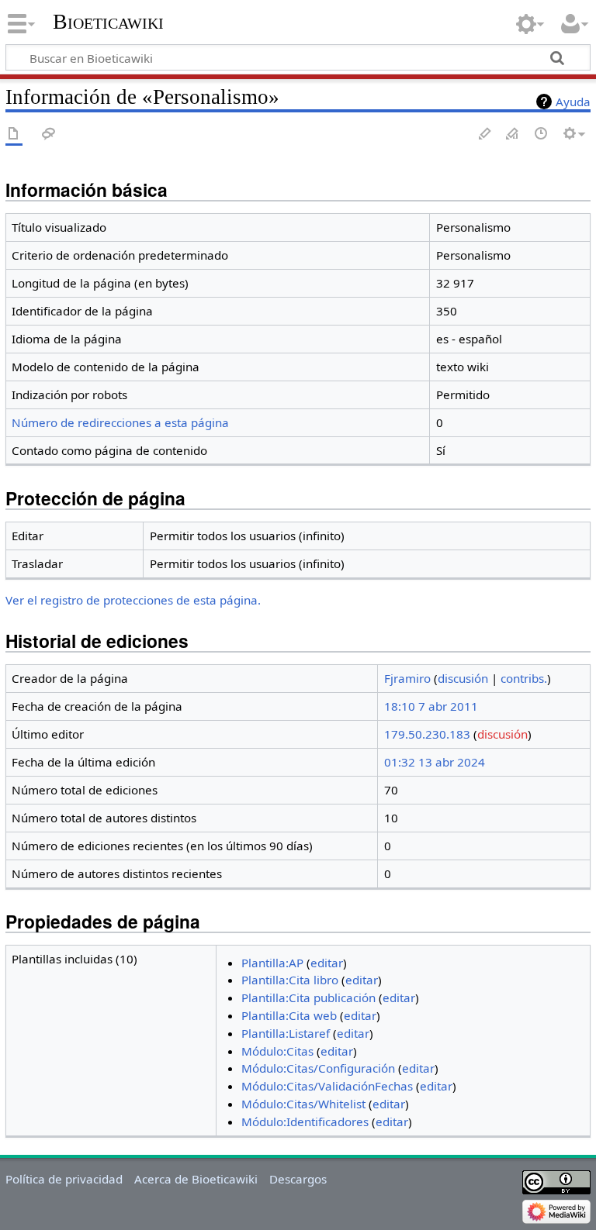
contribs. (524, 678)
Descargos (298, 1179)
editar (326, 962)
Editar (485, 134)
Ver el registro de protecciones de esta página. (133, 600)
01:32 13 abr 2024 (434, 762)
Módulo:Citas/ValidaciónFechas (327, 1086)
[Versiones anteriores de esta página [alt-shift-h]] (541, 134)
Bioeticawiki (108, 21)
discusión (463, 678)
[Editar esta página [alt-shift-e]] (513, 134)
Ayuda (573, 101)
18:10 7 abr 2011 (431, 706)
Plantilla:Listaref (285, 1033)
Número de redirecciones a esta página (120, 422)
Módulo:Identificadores (305, 1121)
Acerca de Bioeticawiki (196, 1179)
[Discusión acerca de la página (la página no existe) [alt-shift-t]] (48, 134)
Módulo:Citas (277, 1051)
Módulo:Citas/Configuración (318, 1068)
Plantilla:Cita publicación (308, 997)
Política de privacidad (64, 1179)
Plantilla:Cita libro (289, 979)
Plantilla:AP (272, 962)
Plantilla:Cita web (289, 1015)
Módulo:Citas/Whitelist (303, 1103)
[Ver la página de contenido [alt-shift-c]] (14, 134)
